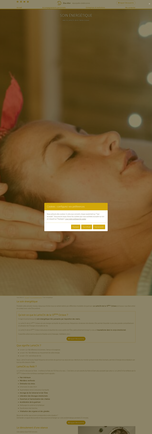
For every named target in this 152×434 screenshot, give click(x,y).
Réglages (75, 227)
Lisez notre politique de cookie (75, 219)
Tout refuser (87, 227)
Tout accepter (99, 227)
